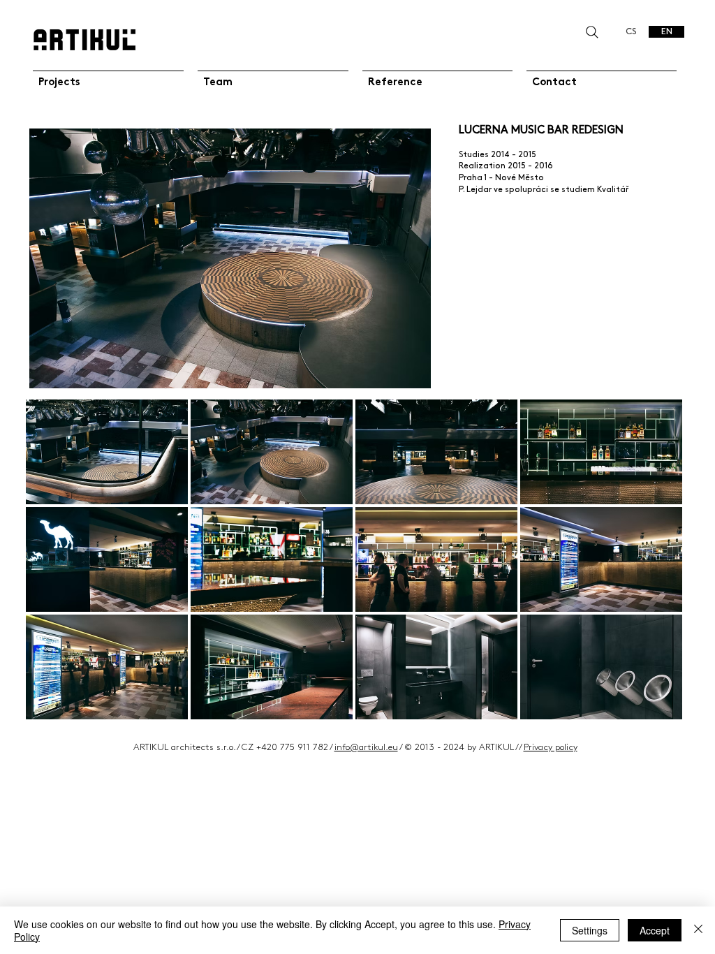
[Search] (591, 32)
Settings (589, 930)
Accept (655, 930)
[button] (107, 451)
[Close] (698, 930)
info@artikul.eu (366, 747)
